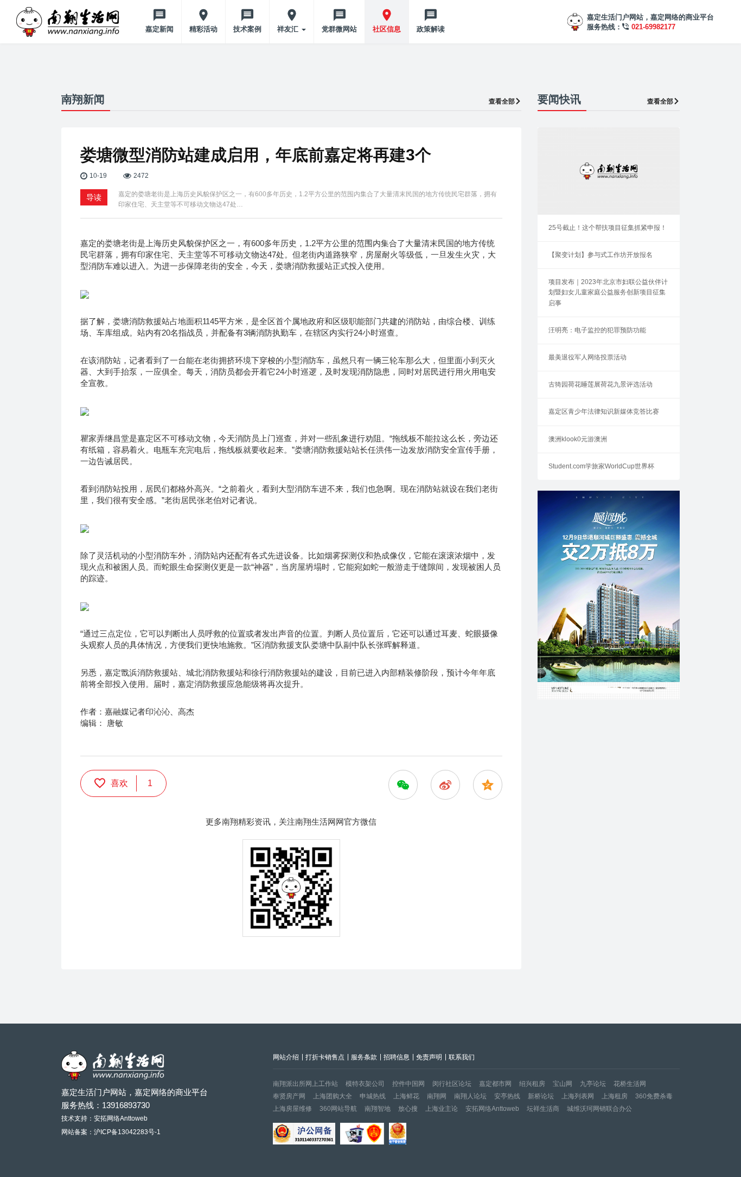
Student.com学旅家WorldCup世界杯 (601, 466)
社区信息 (387, 29)
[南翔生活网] (69, 21)
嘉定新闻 (159, 29)
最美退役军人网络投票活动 (587, 357)
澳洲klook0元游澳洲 (577, 439)
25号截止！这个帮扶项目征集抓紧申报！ (607, 227)
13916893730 (126, 1105)
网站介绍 (286, 1057)
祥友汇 (289, 29)
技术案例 (247, 29)
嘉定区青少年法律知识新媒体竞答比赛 (603, 411)
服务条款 (364, 1057)
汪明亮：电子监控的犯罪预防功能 (597, 330)
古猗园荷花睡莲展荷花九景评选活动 (600, 384)
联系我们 (462, 1057)
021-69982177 (653, 27)
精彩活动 (203, 29)
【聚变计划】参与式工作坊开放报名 (600, 255)
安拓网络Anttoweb (492, 1108)
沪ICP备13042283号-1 (127, 1132)
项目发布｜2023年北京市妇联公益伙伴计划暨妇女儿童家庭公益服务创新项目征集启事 (608, 292)
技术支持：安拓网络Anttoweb (104, 1118)
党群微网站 (339, 29)
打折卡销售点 (324, 1057)
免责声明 (429, 1057)
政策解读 (431, 29)
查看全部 (502, 101)
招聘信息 (397, 1057)
